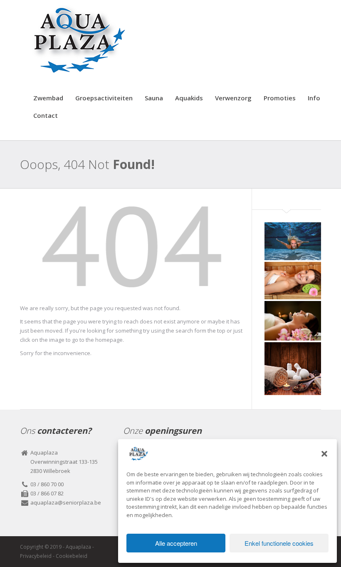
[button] (324, 454)
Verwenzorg (233, 98)
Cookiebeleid (71, 556)
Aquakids (189, 98)
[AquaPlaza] (77, 39)
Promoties (280, 98)
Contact (45, 115)
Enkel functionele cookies (279, 543)
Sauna (154, 98)
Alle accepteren (176, 543)
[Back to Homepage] (132, 249)
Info (314, 98)
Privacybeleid (36, 556)
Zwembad (48, 98)
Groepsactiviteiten (104, 98)
